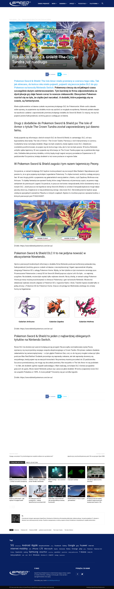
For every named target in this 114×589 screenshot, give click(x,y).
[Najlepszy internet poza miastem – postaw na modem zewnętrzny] (18, 472)
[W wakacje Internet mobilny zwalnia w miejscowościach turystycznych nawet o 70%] (96, 491)
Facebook (58, 546)
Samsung (33, 552)
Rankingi (62, 3)
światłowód (62, 555)
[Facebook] (77, 574)
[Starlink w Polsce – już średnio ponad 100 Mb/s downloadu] (37, 472)
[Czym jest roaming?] (76, 472)
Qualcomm (18, 552)
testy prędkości (16, 555)
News (53, 3)
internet (91, 546)
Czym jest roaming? (73, 479)
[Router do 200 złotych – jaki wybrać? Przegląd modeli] (18, 491)
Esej (19, 19)
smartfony (50, 552)
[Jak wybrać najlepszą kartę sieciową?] (96, 472)
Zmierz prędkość (43, 3)
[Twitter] (82, 574)
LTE (41, 549)
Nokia (68, 549)
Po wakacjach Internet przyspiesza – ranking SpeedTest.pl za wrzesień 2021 (37, 500)
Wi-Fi (30, 555)
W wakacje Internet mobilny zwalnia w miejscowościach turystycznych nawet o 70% (94, 500)
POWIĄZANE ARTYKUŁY (17, 462)
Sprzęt (72, 3)
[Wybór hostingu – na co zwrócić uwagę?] (57, 472)
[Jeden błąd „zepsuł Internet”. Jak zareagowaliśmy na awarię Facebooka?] (57, 491)
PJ (15, 66)
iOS (30, 549)
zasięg (56, 555)
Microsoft (48, 549)
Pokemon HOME (33, 530)
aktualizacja (18, 545)
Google (71, 545)
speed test (64, 552)
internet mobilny (19, 548)
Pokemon (26, 53)
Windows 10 (44, 555)
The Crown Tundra (58, 530)
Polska (12, 552)
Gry (16, 53)
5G (12, 545)
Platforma (94, 3)
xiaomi (51, 555)
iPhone (35, 549)
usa (26, 555)
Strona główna (13, 19)
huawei (83, 545)
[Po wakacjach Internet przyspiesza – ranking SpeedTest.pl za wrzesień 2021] (37, 491)
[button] (102, 4)
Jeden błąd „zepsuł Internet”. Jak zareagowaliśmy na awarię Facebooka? (56, 500)
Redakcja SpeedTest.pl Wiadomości (96, 587)
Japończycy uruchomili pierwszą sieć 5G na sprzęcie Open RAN (86, 456)
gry (77, 545)
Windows (36, 555)
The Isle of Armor (68, 530)
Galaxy (64, 546)
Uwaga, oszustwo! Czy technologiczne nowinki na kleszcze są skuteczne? (31, 456)
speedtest (57, 552)
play (80, 549)
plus (85, 549)
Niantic (56, 549)
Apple (34, 545)
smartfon (43, 552)
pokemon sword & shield (45, 530)
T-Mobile (82, 552)
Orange (75, 549)
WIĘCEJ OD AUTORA (32, 462)
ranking (26, 552)
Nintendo (21, 53)
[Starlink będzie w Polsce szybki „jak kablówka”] (76, 491)
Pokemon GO (24, 530)
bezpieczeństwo (44, 546)
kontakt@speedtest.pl (53, 580)
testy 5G (90, 552)
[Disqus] (57, 426)
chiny (52, 545)
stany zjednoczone (73, 552)
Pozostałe (82, 3)
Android (26, 545)
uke (23, 555)
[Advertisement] (57, 13)
